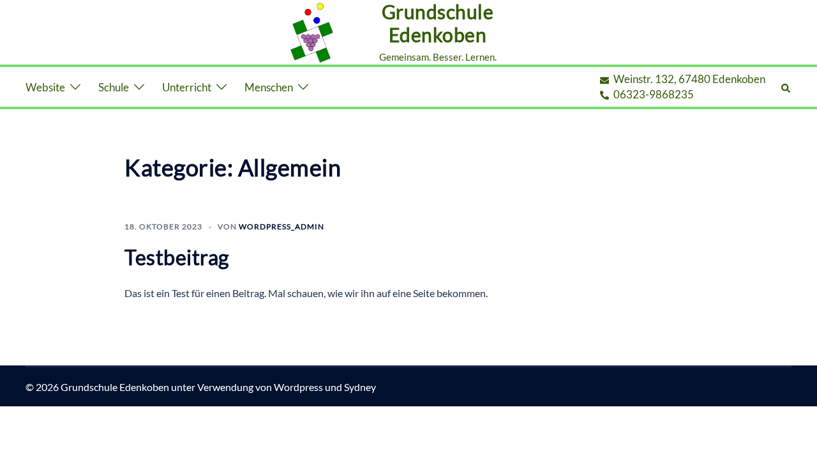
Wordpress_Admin (281, 226)
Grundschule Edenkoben (438, 23)
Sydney (360, 387)
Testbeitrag (176, 257)
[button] (786, 87)
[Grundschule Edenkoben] (311, 32)
